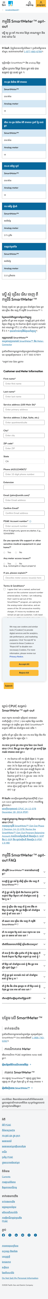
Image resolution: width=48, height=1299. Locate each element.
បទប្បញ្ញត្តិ (6, 1256)
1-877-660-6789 (33, 51)
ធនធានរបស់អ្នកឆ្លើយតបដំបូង (14, 1146)
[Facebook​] (3, 1235)
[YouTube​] (23, 1235)
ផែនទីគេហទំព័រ (8, 1272)
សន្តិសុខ (5, 1267)
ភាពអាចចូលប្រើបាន (10, 1245)
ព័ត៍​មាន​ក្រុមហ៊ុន (8, 1130)
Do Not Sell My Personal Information (20, 1278)
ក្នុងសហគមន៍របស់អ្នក (11, 1162)
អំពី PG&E (6, 1124)
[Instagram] (29, 1235)
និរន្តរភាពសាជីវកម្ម (9, 1187)
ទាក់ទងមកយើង (8, 1201)
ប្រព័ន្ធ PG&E (7, 1157)
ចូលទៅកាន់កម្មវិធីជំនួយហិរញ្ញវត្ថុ (23, 330)
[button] (4, 3)
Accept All (24, 664)
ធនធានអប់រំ (6, 1141)
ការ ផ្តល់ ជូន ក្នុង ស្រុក (11, 1135)
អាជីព (4, 1151)
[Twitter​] (10, 1235)
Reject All (24, 673)
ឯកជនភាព (6, 1262)
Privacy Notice (16, 656)
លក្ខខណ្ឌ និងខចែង (9, 1251)
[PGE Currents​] (35, 1235)
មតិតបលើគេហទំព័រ (9, 1212)
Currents (6, 1176)
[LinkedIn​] (16, 1235)
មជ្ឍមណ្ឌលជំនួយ (9, 1207)
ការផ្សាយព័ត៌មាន (9, 1182)
